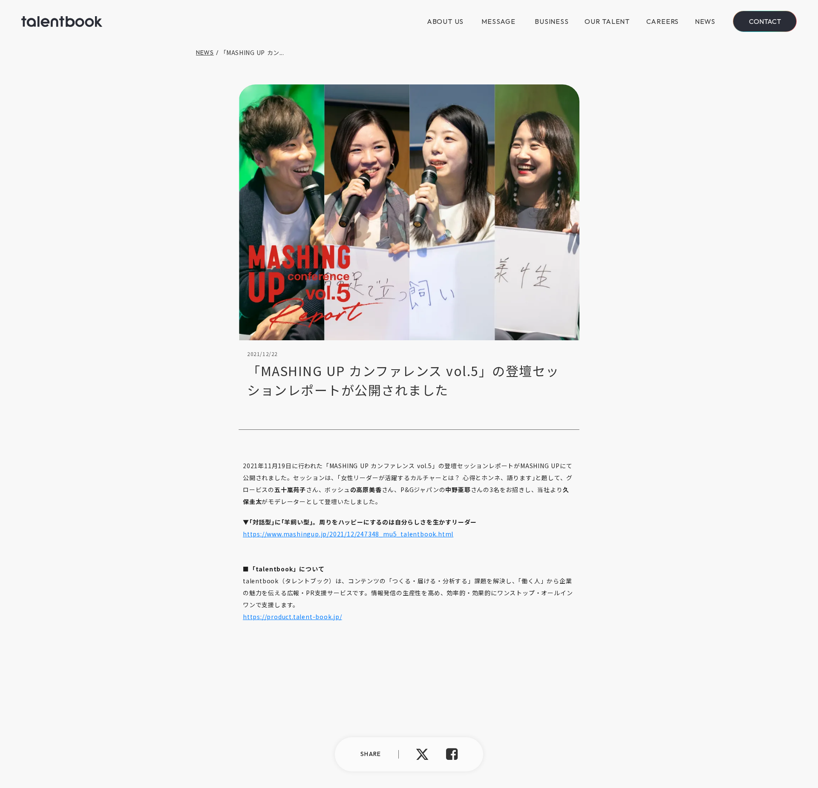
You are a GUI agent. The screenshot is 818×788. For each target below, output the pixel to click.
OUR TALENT (607, 21)
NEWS (705, 21)
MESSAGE (498, 21)
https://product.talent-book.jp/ (292, 616)
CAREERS (662, 21)
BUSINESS (551, 21)
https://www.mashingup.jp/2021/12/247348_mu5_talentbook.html (348, 534)
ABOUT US (445, 21)
